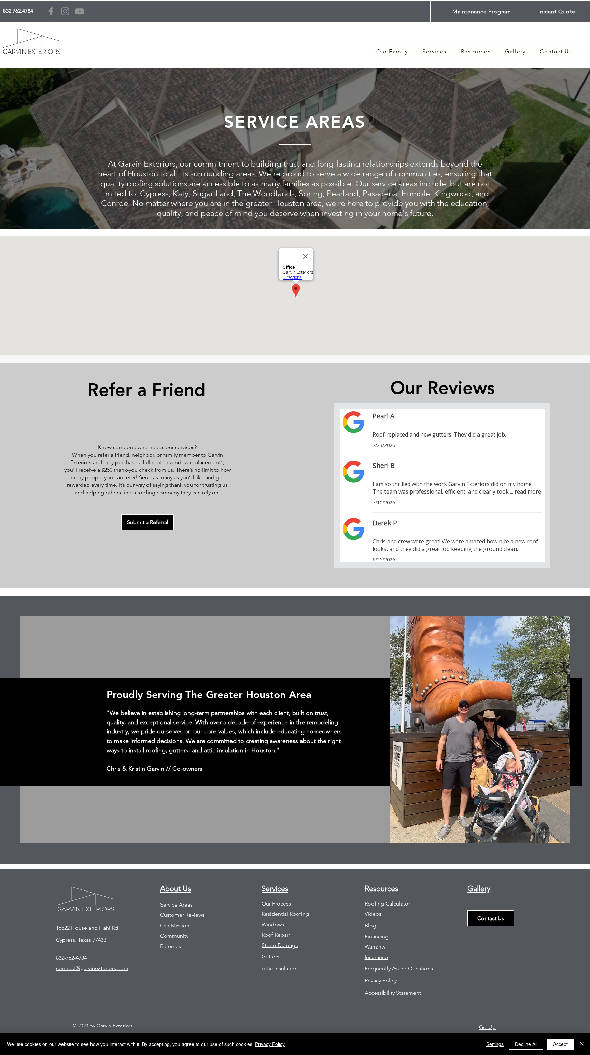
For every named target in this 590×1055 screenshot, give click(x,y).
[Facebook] (50, 11)
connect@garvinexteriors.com (92, 968)
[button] (475, 52)
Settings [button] (495, 1044)
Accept (560, 1044)
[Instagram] (65, 11)
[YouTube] (79, 11)
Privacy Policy (270, 1044)
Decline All (526, 1044)
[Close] (582, 1044)
